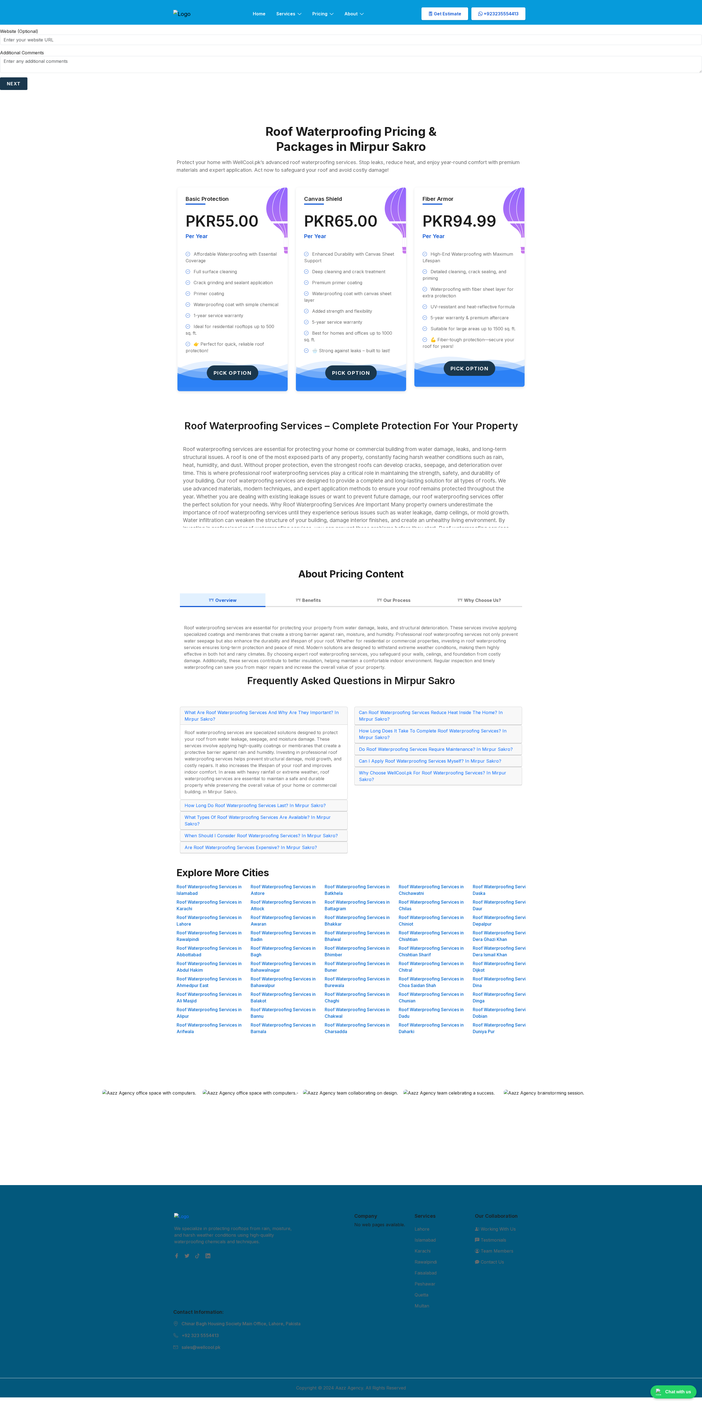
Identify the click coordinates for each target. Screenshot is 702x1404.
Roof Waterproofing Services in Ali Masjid (209, 997)
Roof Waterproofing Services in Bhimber (357, 951)
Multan (422, 1306)
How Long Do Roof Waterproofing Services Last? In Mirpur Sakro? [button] (255, 805)
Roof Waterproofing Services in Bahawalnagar (283, 967)
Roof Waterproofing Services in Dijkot (505, 967)
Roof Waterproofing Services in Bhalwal (357, 936)
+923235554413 (501, 13)
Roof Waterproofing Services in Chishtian (431, 936)
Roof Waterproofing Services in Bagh (283, 951)
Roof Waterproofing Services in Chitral (431, 967)
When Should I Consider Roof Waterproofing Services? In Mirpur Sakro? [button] (261, 835)
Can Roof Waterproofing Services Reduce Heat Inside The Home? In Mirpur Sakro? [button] (431, 716)
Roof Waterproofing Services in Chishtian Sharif (431, 951)
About (351, 13)
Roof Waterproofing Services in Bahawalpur (283, 982)
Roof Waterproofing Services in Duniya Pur (505, 1028)
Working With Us (497, 1229)
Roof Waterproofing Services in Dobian (505, 1013)
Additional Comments (22, 52)
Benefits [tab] (311, 600)
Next (14, 83)
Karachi (423, 1251)
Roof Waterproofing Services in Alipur (209, 1013)
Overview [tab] (226, 600)
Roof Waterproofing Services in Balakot (283, 997)
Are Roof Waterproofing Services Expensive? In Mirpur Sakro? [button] (251, 847)
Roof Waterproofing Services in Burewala (357, 982)
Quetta (421, 1295)
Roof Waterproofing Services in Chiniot (431, 921)
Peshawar (425, 1284)
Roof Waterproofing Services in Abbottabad (209, 951)
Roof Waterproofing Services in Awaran (283, 921)
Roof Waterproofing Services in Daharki (431, 1028)
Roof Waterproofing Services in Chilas (431, 905)
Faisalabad (426, 1273)
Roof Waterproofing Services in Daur (505, 905)
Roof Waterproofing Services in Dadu (431, 1013)
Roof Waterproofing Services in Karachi (209, 905)
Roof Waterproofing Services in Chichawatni (431, 890)
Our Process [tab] (397, 600)
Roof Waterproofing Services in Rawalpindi (209, 936)
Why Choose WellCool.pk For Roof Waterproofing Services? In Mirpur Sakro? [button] (432, 776)
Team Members (496, 1251)
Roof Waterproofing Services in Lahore (209, 921)
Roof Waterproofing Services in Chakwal (357, 1013)
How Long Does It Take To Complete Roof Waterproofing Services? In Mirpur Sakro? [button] (432, 734)
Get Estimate (447, 13)
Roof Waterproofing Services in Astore (283, 890)
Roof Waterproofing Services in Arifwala (209, 1028)
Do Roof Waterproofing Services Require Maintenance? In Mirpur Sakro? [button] (436, 749)
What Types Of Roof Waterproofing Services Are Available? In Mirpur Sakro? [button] (258, 820)
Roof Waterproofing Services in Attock (283, 905)
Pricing (319, 13)
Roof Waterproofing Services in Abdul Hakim (209, 967)
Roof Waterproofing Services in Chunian (431, 997)
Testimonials (492, 1240)
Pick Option (232, 373)
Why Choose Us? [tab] (482, 600)
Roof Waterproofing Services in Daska (505, 890)
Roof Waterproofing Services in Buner (357, 967)
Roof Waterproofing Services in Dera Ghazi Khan (505, 936)
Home (259, 13)
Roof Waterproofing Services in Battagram (357, 905)
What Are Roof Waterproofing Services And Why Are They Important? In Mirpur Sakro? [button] (262, 716)
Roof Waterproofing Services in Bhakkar (357, 921)
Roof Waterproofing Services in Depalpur (505, 921)
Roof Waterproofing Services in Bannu (283, 1013)
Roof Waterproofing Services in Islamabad (209, 890)
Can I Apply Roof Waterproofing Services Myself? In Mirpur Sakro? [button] (430, 761)
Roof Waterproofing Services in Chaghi (357, 997)
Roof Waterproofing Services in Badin (283, 936)
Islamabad (425, 1240)
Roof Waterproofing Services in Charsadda (357, 1028)
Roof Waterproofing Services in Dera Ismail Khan (505, 951)
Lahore (422, 1229)
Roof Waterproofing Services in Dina (505, 982)
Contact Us (491, 1262)
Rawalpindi (426, 1262)
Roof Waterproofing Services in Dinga (505, 997)
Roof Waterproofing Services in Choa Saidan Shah (431, 982)
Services (285, 13)
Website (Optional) (19, 31)
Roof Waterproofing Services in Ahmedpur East (209, 982)
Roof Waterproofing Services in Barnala (283, 1028)
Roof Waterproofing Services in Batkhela (357, 890)
